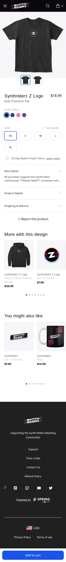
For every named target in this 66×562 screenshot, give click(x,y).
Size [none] (7, 128)
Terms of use (44, 537)
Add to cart (33, 555)
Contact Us (33, 467)
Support (33, 449)
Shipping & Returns (16, 206)
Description (11, 171)
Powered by (23, 499)
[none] (50, 128)
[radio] (10, 136)
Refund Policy (33, 476)
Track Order (33, 458)
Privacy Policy (22, 537)
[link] (19, 254)
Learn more (53, 158)
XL (10, 147)
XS (10, 135)
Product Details (13, 193)
